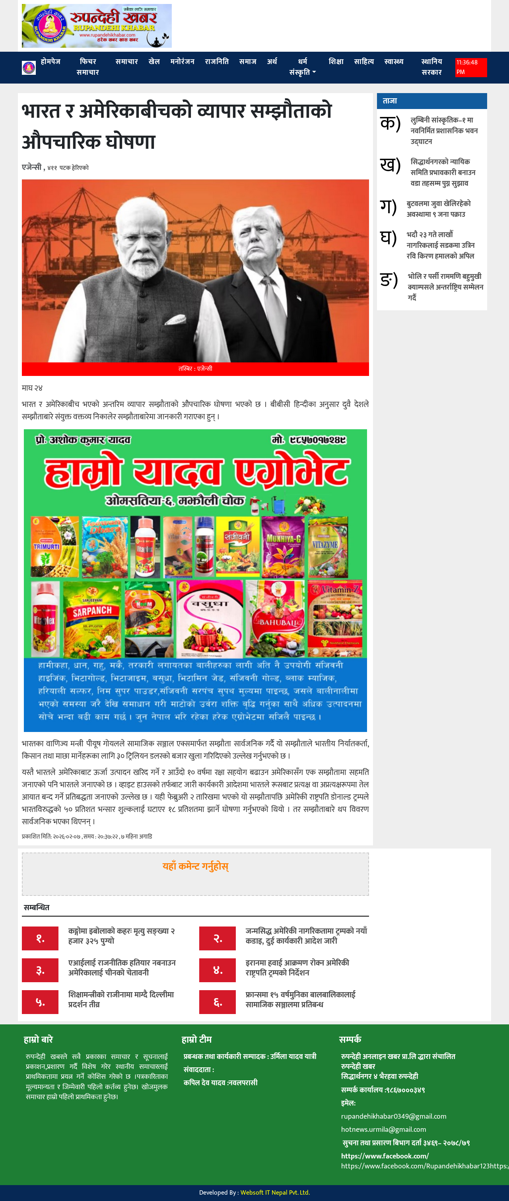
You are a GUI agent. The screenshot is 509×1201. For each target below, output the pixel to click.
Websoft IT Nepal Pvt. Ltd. (275, 1192)
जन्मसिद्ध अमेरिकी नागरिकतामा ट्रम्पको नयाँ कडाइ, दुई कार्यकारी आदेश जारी (306, 936)
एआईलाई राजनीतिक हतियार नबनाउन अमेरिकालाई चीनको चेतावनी (122, 968)
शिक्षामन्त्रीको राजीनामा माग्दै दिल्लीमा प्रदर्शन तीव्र (121, 1000)
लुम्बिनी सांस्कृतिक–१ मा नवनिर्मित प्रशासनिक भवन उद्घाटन (444, 131)
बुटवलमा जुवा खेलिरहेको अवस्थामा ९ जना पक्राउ (439, 209)
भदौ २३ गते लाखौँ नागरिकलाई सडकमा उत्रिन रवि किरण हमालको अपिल (441, 246)
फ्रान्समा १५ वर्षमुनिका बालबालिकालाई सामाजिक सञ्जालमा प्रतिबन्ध (301, 1000)
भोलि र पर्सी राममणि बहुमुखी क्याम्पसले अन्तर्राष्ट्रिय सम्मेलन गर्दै (446, 287)
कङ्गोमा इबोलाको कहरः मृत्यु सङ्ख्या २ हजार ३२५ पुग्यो (121, 936)
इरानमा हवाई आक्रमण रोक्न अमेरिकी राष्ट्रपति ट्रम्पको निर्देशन (297, 968)
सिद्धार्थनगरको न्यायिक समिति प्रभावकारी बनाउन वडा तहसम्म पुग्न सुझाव (443, 173)
